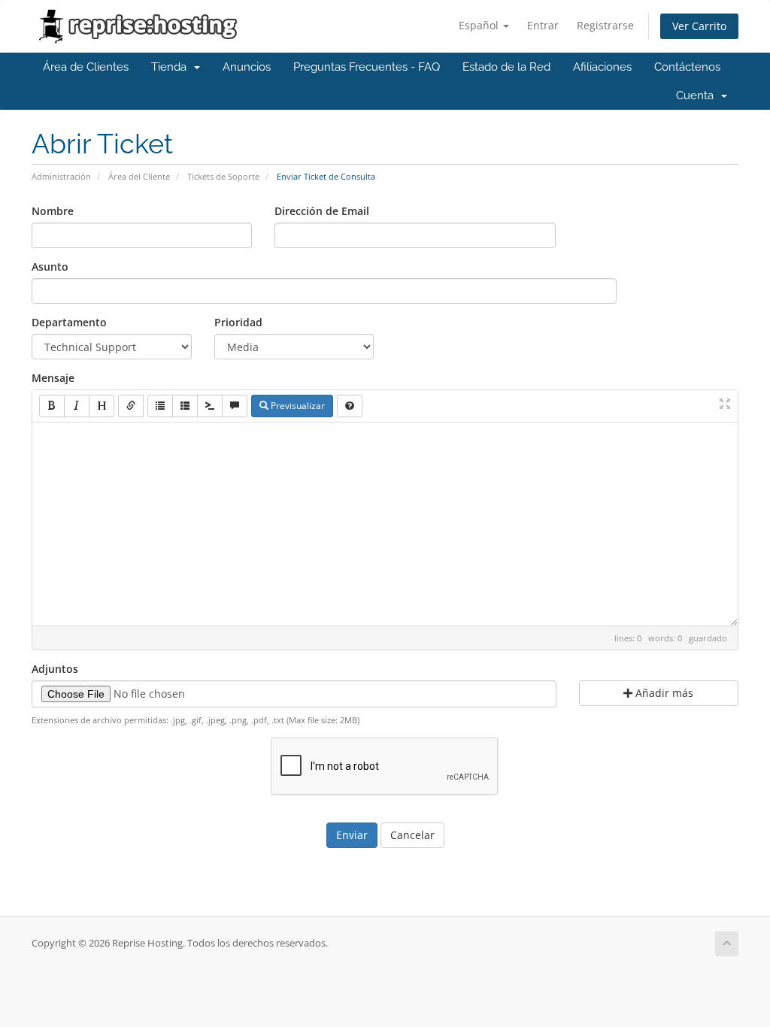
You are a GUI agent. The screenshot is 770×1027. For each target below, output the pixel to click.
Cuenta (698, 95)
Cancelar (412, 835)
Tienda (171, 67)
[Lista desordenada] (160, 406)
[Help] (349, 406)
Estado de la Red (506, 67)
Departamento (69, 322)
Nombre (53, 211)
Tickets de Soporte (223, 176)
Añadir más (662, 693)
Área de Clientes (86, 67)
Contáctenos (687, 67)
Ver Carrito (699, 26)
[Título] (101, 406)
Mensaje (53, 378)
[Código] (210, 406)
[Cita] (234, 406)
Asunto (50, 266)
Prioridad (238, 322)
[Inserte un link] (131, 406)
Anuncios (247, 67)
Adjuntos (55, 669)
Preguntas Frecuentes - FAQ (366, 67)
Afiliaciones (602, 67)
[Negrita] (52, 406)
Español (480, 25)
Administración (61, 176)
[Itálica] (76, 406)
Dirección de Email (321, 211)
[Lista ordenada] (185, 406)
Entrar (543, 25)
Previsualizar (296, 405)
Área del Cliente (139, 176)
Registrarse (605, 25)
